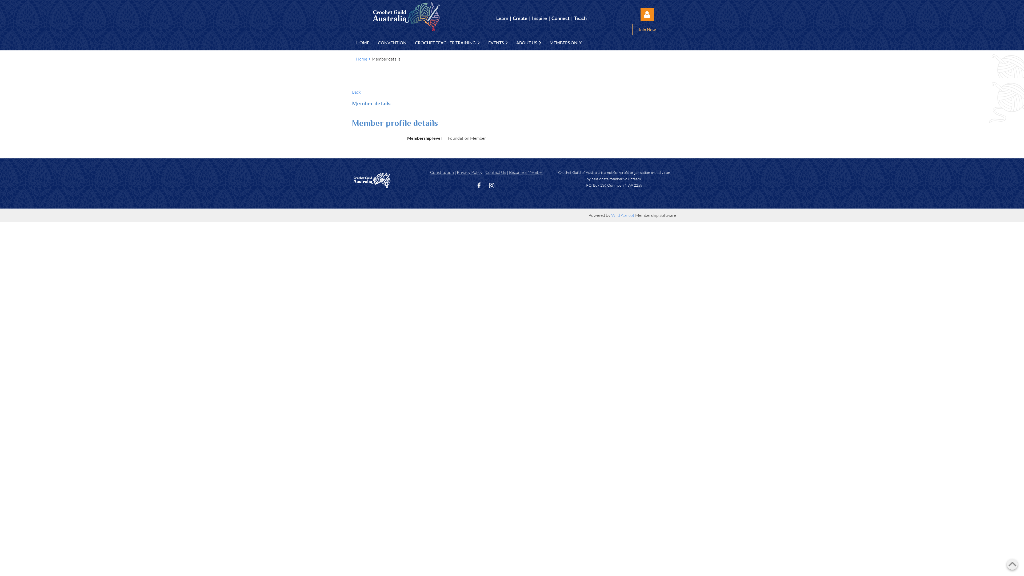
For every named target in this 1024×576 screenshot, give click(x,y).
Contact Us (495, 172)
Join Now (647, 29)
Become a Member (526, 172)
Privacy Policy (469, 172)
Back (356, 92)
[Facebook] (479, 185)
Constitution (442, 172)
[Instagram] (492, 185)
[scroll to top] (1012, 564)
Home (361, 59)
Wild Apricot (622, 215)
